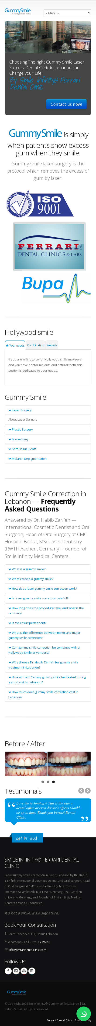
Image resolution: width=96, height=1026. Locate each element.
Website (52, 345)
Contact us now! (66, 104)
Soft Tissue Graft (23, 449)
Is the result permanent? (28, 623)
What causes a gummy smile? (32, 579)
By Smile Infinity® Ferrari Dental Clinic (44, 83)
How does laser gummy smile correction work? (44, 588)
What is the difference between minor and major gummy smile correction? (44, 635)
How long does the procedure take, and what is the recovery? (46, 610)
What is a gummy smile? (28, 569)
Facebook (8, 971)
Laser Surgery (21, 410)
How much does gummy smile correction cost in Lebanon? (43, 694)
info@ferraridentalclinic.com (27, 950)
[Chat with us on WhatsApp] (83, 1014)
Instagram (16, 971)
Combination (35, 345)
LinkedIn (31, 971)
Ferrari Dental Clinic (60, 1020)
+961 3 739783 (40, 942)
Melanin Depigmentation (29, 459)
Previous (81, 791)
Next (87, 791)
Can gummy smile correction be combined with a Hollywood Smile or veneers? (44, 650)
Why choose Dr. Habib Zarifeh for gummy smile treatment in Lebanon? (43, 664)
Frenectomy (19, 439)
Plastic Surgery (22, 429)
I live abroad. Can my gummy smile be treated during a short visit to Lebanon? (47, 679)
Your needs (17, 345)
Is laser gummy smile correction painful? (39, 598)
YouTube (24, 971)
